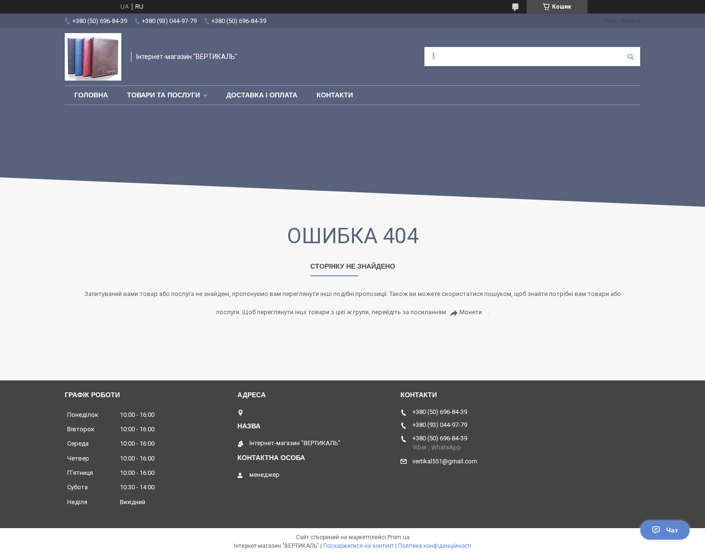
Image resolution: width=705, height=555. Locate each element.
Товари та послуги (163, 95)
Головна (91, 95)
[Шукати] (630, 56)
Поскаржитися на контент (358, 546)
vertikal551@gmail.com (444, 461)
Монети (470, 312)
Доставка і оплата (261, 95)
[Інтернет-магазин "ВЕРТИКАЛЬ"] (93, 57)
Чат (672, 530)
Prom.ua (399, 537)
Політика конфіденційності (434, 546)
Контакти (335, 95)
